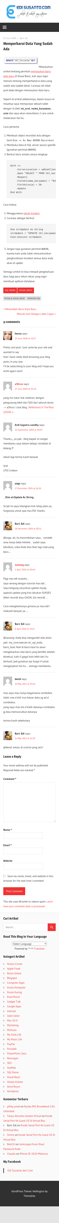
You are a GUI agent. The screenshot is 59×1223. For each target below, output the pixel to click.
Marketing (13, 1025)
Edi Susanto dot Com (20, 1170)
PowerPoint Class (16, 1053)
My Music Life (14, 1039)
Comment (9, 778)
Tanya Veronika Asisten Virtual (24, 1116)
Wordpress (13, 1091)
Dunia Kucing (14, 992)
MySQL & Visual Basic (14, 298)
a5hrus (19, 384)
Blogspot (12, 978)
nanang (19, 564)
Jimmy (10, 1134)
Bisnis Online (14, 973)
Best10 (11, 1144)
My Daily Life (14, 1034)
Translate (39, 948)
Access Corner (14, 963)
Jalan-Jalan (13, 1015)
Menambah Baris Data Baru (20, 309)
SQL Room (10, 290)
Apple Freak (13, 968)
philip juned (13, 1106)
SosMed (11, 1067)
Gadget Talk (14, 1001)
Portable (12, 1048)
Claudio (11, 1153)
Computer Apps (15, 982)
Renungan (12, 1058)
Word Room (13, 1086)
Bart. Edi (24, 38)
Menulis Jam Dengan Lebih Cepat (35, 313)
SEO (9, 1063)
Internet (11, 1011)
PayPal (11, 1044)
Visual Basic (25, 290)
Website (7, 860)
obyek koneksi (31, 213)
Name (7, 829)
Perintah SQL (33, 298)
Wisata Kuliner (15, 1081)
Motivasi (12, 1030)
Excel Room (13, 996)
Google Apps (14, 1006)
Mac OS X (12, 1020)
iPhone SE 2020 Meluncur (34, 1153)
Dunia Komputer (16, 987)
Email (7, 845)
